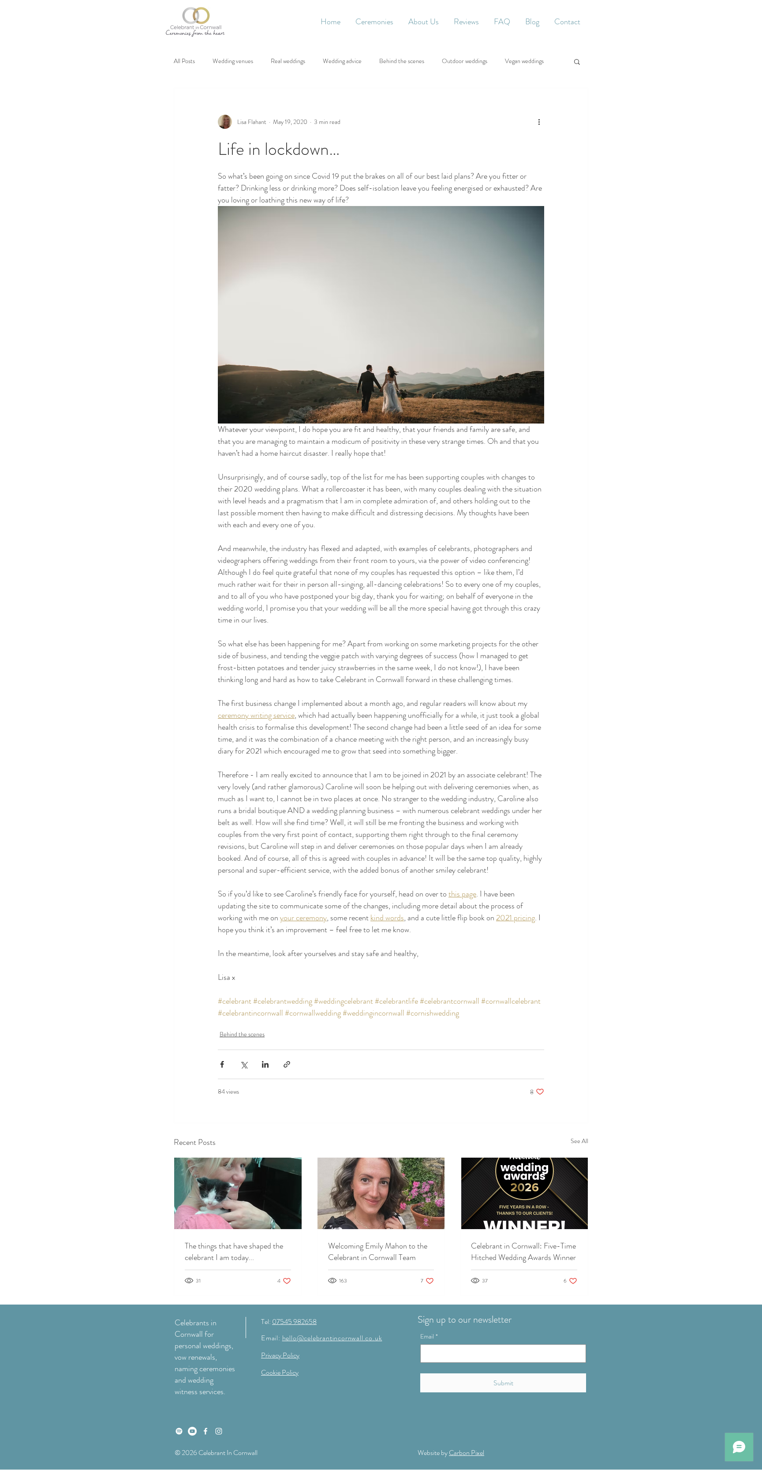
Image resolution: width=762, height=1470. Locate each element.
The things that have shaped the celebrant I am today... (234, 1251)
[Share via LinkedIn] (265, 1064)
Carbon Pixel (466, 1453)
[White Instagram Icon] (218, 1431)
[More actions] (539, 121)
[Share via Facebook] (222, 1064)
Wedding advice (342, 61)
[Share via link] (287, 1064)
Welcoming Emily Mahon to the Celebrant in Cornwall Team (377, 1251)
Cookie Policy (280, 1372)
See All (579, 1140)
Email (429, 1336)
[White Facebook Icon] (205, 1431)
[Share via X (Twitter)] (243, 1064)
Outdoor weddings (464, 61)
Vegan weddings (524, 61)
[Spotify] (179, 1431)
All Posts (184, 61)
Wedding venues (233, 61)
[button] (374, 22)
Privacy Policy (280, 1355)
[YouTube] (192, 1431)
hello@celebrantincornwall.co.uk (332, 1338)
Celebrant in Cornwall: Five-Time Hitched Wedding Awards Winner (523, 1251)
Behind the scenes (401, 61)
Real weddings (288, 61)
